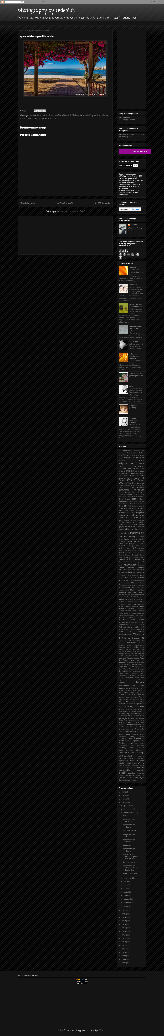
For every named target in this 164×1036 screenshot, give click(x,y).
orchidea (136, 640)
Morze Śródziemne (29, 119)
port (133, 686)
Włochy (141, 763)
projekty (133, 693)
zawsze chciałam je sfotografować (136, 374)
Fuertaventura (137, 517)
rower (137, 707)
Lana (142, 575)
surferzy (133, 736)
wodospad (135, 765)
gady (120, 520)
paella (142, 645)
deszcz (127, 499)
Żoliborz (122, 780)
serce (121, 725)
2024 (124, 799)
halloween (128, 527)
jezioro (139, 548)
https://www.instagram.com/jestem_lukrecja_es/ (131, 135)
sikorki (129, 727)
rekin (120, 701)
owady (129, 645)
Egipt (121, 508)
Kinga (142, 557)
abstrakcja (127, 451)
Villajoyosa (140, 750)
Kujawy (141, 567)
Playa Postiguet (133, 675)
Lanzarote (123, 577)
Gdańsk (122, 522)
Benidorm (131, 468)
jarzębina (132, 543)
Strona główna (65, 203)
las (131, 578)
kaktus (121, 553)
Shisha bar (140, 724)
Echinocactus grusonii (137, 506)
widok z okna (137, 761)
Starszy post (103, 203)
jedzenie (123, 548)
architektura (138, 458)
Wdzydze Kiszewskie (127, 758)
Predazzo (141, 690)
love (122, 588)
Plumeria (141, 680)
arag (120, 458)
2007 (124, 963)
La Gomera (137, 573)
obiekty (129, 627)
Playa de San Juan (48, 119)
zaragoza (130, 775)
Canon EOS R (127, 480)
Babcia (141, 464)
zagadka (132, 267)
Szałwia (141, 736)
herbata (141, 527)
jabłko (126, 539)
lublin (126, 587)
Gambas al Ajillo (130, 520)
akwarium (122, 453)
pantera (121, 649)
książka (131, 567)
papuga (136, 649)
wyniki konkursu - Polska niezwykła (136, 305)
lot (119, 587)
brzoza (138, 473)
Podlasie (122, 683)
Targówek (136, 741)
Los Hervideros (139, 585)
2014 (124, 938)
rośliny (129, 706)
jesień (133, 548)
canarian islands (136, 475)
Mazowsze (123, 599)
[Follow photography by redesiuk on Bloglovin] (130, 210)
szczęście (122, 738)
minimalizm (138, 604)
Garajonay (140, 520)
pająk (120, 647)
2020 (124, 917)
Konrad (121, 562)
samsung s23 (124, 716)
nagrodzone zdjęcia (135, 617)
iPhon (142, 536)
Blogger (102, 1030)
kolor (129, 559)
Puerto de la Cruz (127, 695)
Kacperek (141, 550)
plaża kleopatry (131, 680)
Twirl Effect (139, 748)
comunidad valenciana (61, 115)
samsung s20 (127, 714)
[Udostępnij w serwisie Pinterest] (45, 110)
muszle (121, 617)
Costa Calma (124, 492)
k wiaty (134, 550)
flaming (129, 513)
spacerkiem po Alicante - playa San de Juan (130, 856)
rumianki (122, 709)
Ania (137, 455)
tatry (142, 741)
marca (126, 899)
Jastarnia (140, 543)
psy (138, 693)
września (127, 878)
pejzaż (130, 654)
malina (121, 595)
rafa (136, 699)
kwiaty (97, 115)
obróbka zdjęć (138, 627)
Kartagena (128, 555)
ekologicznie (128, 508)
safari (131, 709)
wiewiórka (122, 763)
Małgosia (127, 594)
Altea (133, 455)
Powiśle (141, 688)
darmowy (141, 496)
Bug (142, 473)
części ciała (132, 497)
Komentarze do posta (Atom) (71, 211)
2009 (124, 956)
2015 (124, 935)
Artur (141, 460)
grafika (141, 522)
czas (125, 497)
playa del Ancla (139, 667)
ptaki (142, 693)
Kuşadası (135, 570)
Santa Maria (132, 720)
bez (137, 468)
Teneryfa (132, 743)
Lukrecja (132, 587)
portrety (134, 688)
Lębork (125, 580)
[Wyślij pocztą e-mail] (35, 110)
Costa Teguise (138, 492)
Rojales (121, 707)
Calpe (125, 476)
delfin (121, 499)
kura (129, 569)
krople (121, 567)
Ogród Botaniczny (136, 629)
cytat (135, 494)
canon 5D (139, 478)
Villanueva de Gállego (131, 752)
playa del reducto (134, 671)
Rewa (133, 701)
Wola (142, 765)
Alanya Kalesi (138, 453)
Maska (133, 597)
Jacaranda (134, 539)
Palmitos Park (138, 647)
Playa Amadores (133, 658)
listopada (128, 809)
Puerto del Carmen (131, 697)
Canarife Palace (125, 478)
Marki (128, 597)
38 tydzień (133, 341)
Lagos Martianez (133, 575)
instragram (133, 536)
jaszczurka (136, 546)
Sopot (121, 732)
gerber (135, 522)
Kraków (141, 565)
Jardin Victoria (123, 543)
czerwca (127, 888)
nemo (133, 620)
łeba (127, 590)
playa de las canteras (133, 662)
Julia (120, 551)
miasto (104, 115)
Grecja (134, 524)
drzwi (125, 503)
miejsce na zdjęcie (136, 601)
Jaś (143, 546)
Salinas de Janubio (129, 711)
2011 (124, 949)
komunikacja (139, 559)
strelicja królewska (130, 873)
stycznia (127, 906)
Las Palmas (139, 578)
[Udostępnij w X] (40, 110)
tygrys (121, 750)
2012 (124, 945)
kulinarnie (123, 570)
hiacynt (121, 530)
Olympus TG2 (138, 638)
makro (141, 592)
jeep (128, 548)
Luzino (139, 587)
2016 (124, 931)
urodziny (129, 750)
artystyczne (126, 463)
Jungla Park (127, 550)
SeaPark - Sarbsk (130, 830)
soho (132, 729)
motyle (141, 611)
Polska (139, 682)
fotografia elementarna (131, 515)
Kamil (128, 553)
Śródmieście (139, 738)
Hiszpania (76, 115)
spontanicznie (131, 731)
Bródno (132, 473)
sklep (128, 729)
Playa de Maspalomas (135, 664)
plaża (137, 678)
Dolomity (133, 501)
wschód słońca (130, 768)
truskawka (140, 745)
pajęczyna (127, 647)
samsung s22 (139, 714)
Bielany (136, 471)
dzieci (126, 506)
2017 (124, 928)
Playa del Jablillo (134, 669)
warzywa (140, 756)
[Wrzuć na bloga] (37, 110)
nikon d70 (129, 625)
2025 (124, 795)
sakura (136, 709)
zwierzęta (139, 777)
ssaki (142, 732)
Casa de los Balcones (135, 483)
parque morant (131, 651)
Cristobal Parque (125, 494)
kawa (126, 557)
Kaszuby (135, 555)
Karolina (121, 555)
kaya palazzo (134, 557)
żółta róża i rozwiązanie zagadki (134, 356)
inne (127, 533)
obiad (124, 627)
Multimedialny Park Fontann (135, 615)
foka (133, 513)
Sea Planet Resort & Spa (129, 722)
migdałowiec (122, 604)
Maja (129, 592)
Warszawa (125, 755)
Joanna (133, 225)
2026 (124, 792)
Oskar (121, 643)
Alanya (129, 453)
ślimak (130, 738)
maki (134, 592)
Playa (135, 656)
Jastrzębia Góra (125, 546)
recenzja (141, 699)
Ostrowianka (131, 643)
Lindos (127, 583)
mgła (142, 599)
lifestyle (141, 580)
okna (121, 631)
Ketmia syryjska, (129, 862)
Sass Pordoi (140, 720)
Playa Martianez (131, 673)
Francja (121, 518)
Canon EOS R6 (43, 115)
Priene (126, 693)
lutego (126, 902)
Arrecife (122, 461)
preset (121, 693)
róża (142, 707)
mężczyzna (136, 599)
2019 (124, 921)
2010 (124, 952)
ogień (126, 629)
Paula (126, 653)
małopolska (139, 595)
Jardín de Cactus (135, 541)
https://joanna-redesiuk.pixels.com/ (127, 118)
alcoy (120, 455)
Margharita (122, 597)
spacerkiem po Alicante (129, 820)
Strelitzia (135, 734)
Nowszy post (28, 203)
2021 (124, 914)
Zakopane (141, 773)
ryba (127, 709)
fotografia (140, 513)
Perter (135, 653)
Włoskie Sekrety (124, 765)
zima (129, 777)
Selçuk (142, 722)
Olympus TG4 (125, 640)
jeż (143, 548)
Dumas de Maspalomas (136, 503)
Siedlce (122, 727)
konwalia (127, 562)
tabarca (127, 741)
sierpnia (127, 881)
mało (132, 594)
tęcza (142, 743)
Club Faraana (137, 487)
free (127, 518)
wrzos (121, 768)
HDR (135, 527)
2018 (124, 924)
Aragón (127, 458)
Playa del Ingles (124, 669)
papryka (128, 649)
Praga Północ (131, 690)
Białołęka (128, 471)
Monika (135, 606)
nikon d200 (134, 622)
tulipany (122, 748)
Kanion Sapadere (138, 553)
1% (120, 451)
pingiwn (128, 656)
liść (132, 583)
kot (143, 562)
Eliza (120, 511)
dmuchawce (124, 501)
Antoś (142, 455)
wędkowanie (123, 761)
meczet (130, 599)
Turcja (131, 748)
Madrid (132, 590)
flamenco (122, 513)
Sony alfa (139, 729)
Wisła (135, 763)
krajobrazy (88, 115)
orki (143, 640)
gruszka (141, 524)
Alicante (32, 115)
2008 (124, 959)
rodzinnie (133, 285)
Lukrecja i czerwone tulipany (133, 420)
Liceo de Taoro (134, 580)
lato (120, 580)
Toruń (132, 745)
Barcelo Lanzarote (127, 466)
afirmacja (137, 451)
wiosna (130, 763)
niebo (141, 620)
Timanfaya (123, 745)
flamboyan (140, 511)
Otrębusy (122, 645)
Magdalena (140, 590)
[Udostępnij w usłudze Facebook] (42, 110)
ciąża (126, 487)
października (129, 813)
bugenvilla (127, 845)
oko (131, 631)
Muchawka (122, 615)
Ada (131, 386)
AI (143, 451)
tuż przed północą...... (134, 406)
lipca (126, 885)
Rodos (141, 704)
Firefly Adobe (129, 510)
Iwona (120, 539)
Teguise (122, 743)
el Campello (139, 508)
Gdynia (128, 522)
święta (121, 741)
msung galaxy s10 (125, 613)
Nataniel (123, 619)
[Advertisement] (65, 235)
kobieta (122, 559)
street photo (124, 734)
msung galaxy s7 (138, 613)
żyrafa (134, 780)
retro (127, 701)
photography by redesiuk (46, 10)
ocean (121, 629)
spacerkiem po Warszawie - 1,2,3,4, (135, 328)
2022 (124, 910)
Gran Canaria (125, 524)
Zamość (121, 775)
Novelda (136, 625)
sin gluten (139, 727)
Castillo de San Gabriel (126, 485)
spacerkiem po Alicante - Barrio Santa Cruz (130, 868)
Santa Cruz (123, 720)
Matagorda (140, 597)
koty (120, 565)
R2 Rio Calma (128, 699)
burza (120, 476)
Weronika (141, 758)
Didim (142, 499)
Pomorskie (124, 685)
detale (135, 499)
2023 (124, 803)
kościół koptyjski (136, 562)
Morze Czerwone (136, 609)
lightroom (121, 583)
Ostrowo (141, 643)
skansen (122, 729)
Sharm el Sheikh (130, 725)
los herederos (129, 585)
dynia (121, 506)
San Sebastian (129, 718)
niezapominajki (124, 622)
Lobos (137, 583)
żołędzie (128, 780)
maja (126, 892)
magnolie (122, 592)
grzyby (121, 527)
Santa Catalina (139, 718)
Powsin (122, 690)
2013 (124, 942)
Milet (129, 604)
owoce (136, 645)
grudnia (127, 806)
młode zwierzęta (125, 606)
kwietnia (127, 895)
